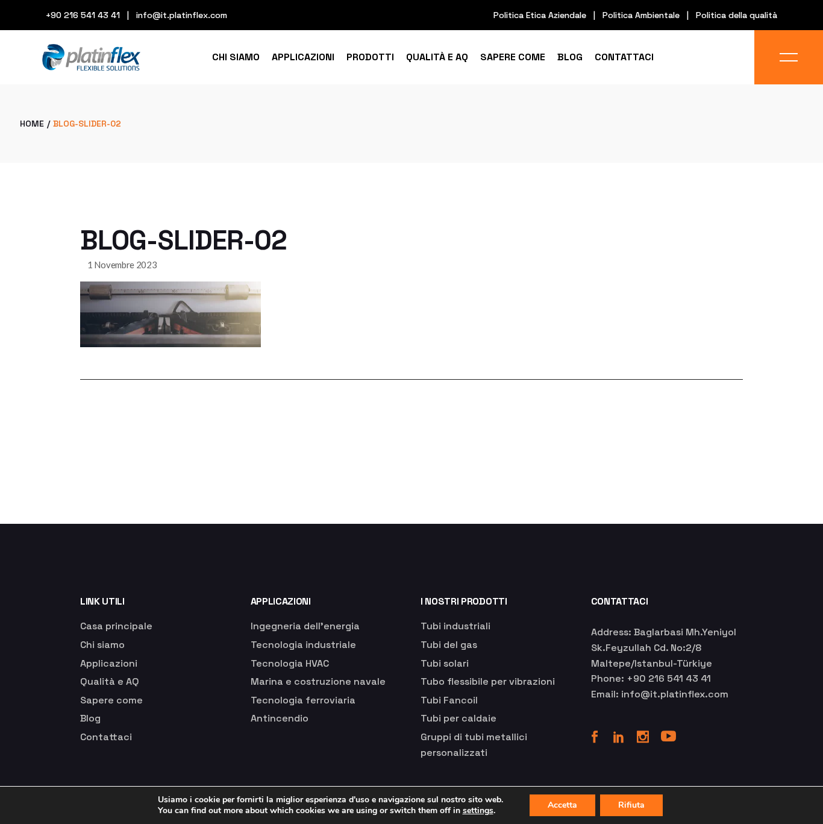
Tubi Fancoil (449, 700)
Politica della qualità (736, 15)
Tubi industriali (455, 626)
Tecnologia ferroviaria (303, 700)
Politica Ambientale (641, 15)
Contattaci (106, 737)
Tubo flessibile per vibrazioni (488, 681)
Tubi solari (445, 663)
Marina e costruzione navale (318, 681)
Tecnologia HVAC (290, 663)
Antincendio (279, 718)
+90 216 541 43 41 (83, 15)
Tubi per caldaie (458, 718)
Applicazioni (108, 663)
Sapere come (111, 700)
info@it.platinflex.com (181, 15)
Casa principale (116, 626)
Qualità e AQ (109, 681)
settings (478, 810)
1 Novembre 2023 (122, 264)
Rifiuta (631, 805)
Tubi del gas (449, 644)
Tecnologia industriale (303, 644)
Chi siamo (102, 644)
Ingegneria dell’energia (305, 626)
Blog (90, 718)
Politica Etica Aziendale (539, 15)
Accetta (562, 805)
